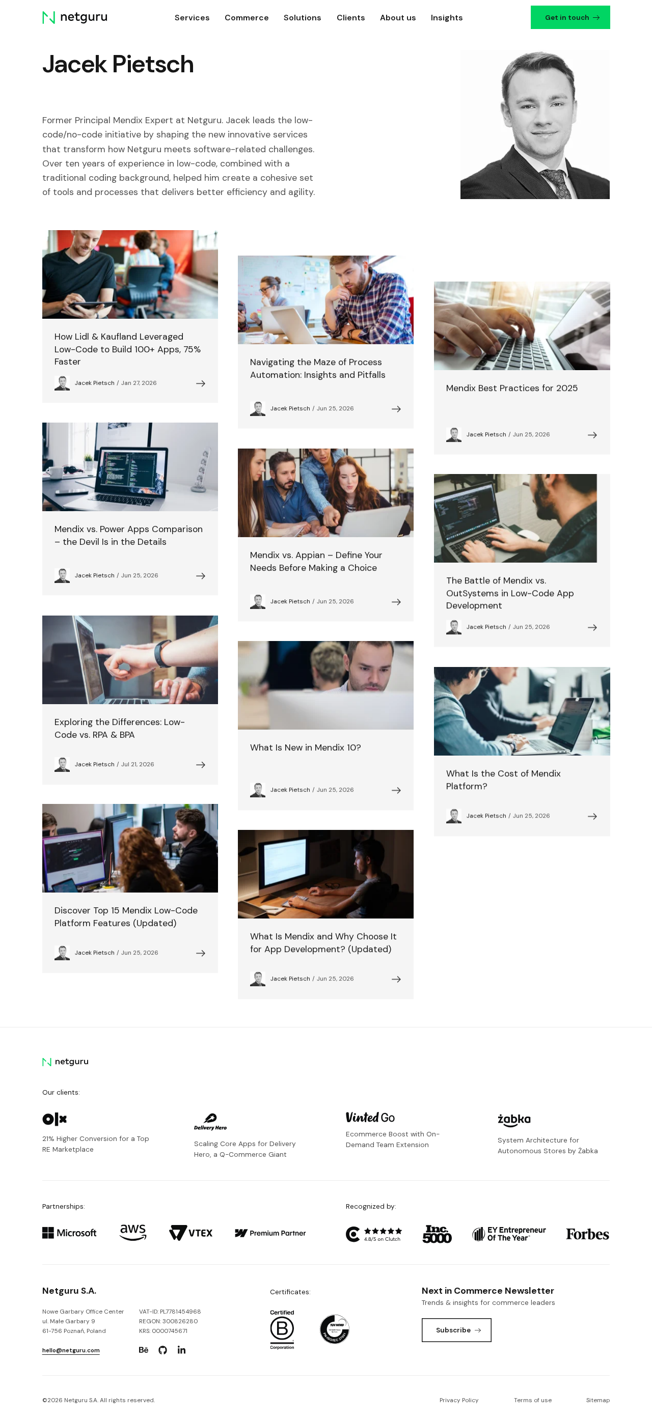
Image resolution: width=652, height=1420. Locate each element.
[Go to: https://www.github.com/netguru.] (162, 1350)
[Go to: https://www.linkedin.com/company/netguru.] (181, 1350)
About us (398, 17)
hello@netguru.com (71, 1350)
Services (192, 17)
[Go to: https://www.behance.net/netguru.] (144, 1350)
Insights (447, 17)
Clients (351, 17)
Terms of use (533, 1400)
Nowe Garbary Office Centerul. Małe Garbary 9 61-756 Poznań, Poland (83, 1321)
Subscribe (453, 1329)
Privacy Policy (459, 1400)
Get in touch (567, 17)
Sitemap (598, 1400)
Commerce (247, 17)
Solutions (302, 17)
